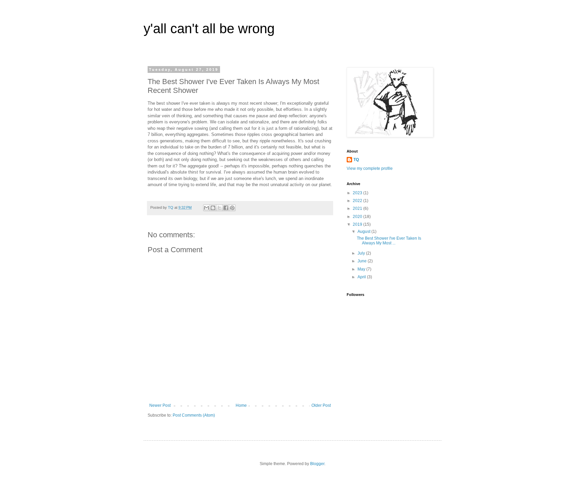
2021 (358, 208)
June (363, 261)
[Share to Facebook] (225, 207)
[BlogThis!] (213, 207)
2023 (358, 193)
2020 (358, 216)
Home (241, 405)
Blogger (317, 463)
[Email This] (206, 207)
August (364, 231)
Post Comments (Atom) (194, 415)
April (362, 277)
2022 (358, 200)
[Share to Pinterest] (232, 207)
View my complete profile (370, 168)
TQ (356, 159)
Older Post (321, 405)
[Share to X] (219, 207)
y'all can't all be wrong (209, 28)
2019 (358, 224)
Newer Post (160, 405)
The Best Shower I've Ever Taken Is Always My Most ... (389, 240)
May (362, 269)
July (362, 253)
